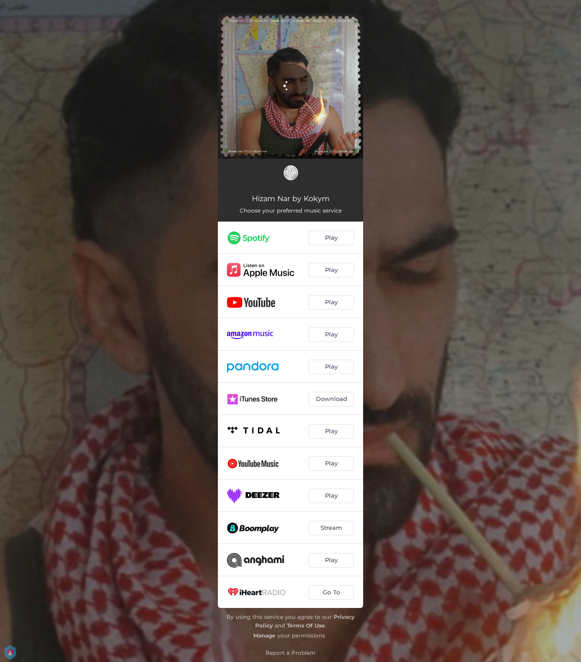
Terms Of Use (306, 625)
